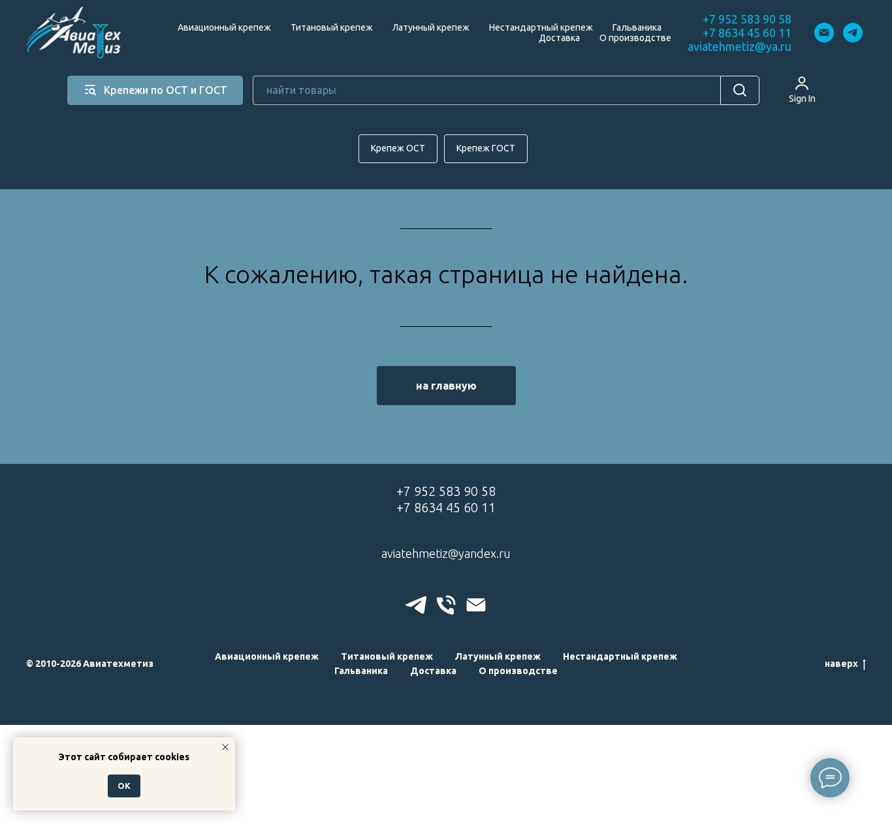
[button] (802, 89)
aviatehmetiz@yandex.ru (446, 553)
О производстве (635, 38)
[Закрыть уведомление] (225, 747)
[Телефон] (446, 605)
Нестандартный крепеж (541, 27)
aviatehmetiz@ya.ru (739, 46)
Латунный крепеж (431, 27)
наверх (841, 663)
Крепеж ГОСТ (485, 148)
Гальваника (637, 27)
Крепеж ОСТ (398, 148)
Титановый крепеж (332, 27)
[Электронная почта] (824, 32)
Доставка (559, 38)
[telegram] (853, 32)
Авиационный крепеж (224, 27)
